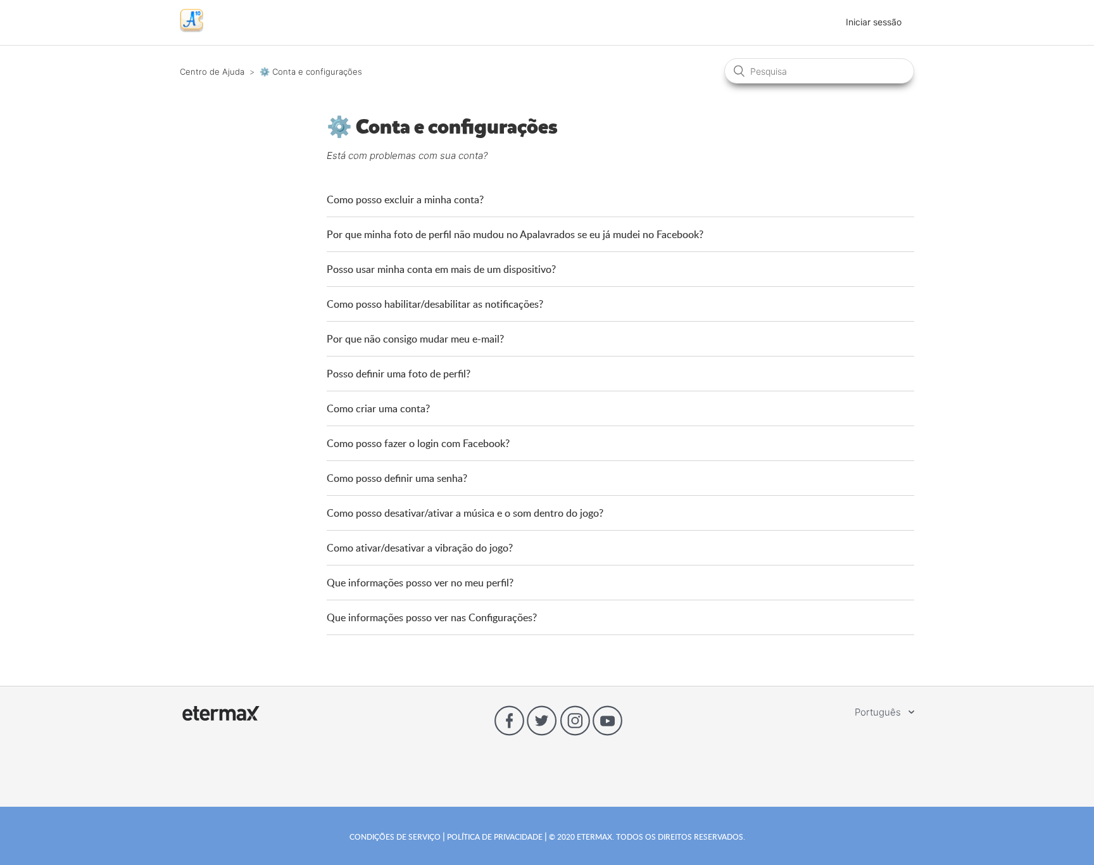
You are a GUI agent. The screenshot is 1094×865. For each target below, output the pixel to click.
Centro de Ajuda (212, 71)
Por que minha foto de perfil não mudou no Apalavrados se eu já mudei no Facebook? (515, 234)
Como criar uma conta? (378, 408)
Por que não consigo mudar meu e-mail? (415, 339)
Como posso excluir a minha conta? (405, 199)
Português (879, 712)
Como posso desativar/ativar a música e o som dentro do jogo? (465, 513)
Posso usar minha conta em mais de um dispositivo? (441, 269)
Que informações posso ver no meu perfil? (420, 583)
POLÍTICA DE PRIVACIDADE (494, 836)
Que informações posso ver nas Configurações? (432, 617)
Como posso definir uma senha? (397, 478)
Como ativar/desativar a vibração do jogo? (420, 548)
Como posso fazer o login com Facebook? (418, 443)
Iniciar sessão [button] (874, 21)
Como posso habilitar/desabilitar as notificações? (435, 304)
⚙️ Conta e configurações (311, 71)
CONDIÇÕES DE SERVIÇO (396, 836)
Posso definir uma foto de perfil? (398, 374)
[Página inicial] (191, 29)
